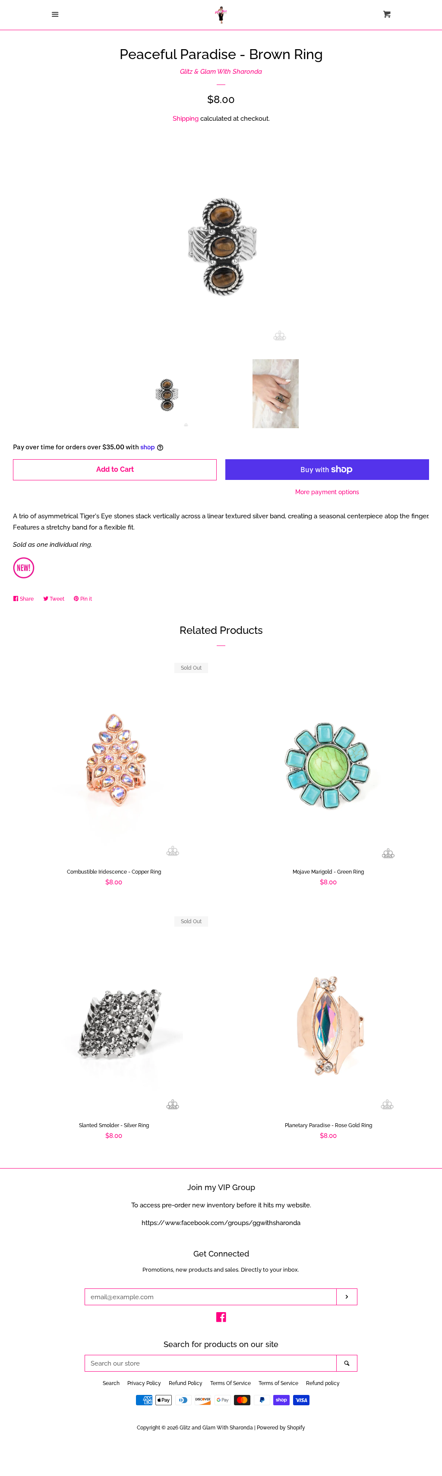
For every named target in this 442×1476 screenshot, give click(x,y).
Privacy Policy (144, 1383)
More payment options (327, 492)
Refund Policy (185, 1383)
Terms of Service (278, 1383)
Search (111, 1383)
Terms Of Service (230, 1383)
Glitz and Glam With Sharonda (217, 1428)
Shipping (186, 118)
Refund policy (323, 1383)
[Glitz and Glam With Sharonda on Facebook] (221, 1319)
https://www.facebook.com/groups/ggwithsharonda (221, 1223)
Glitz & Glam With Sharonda (221, 71)
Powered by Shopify (281, 1428)
